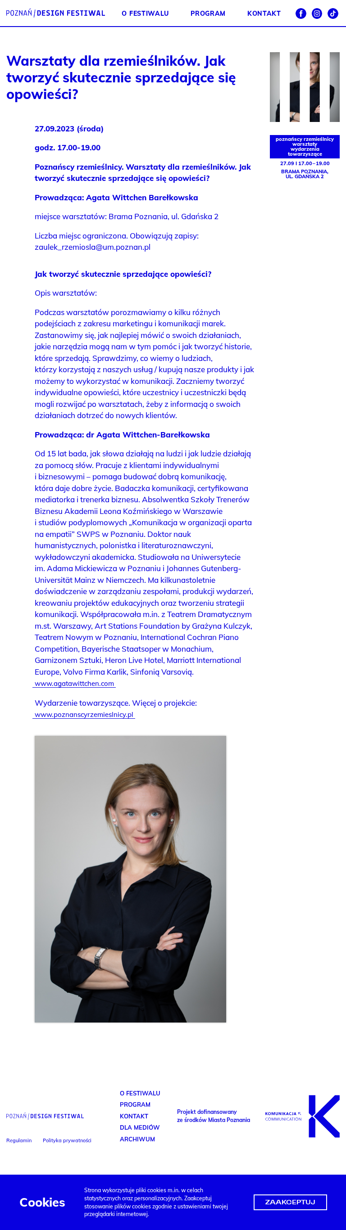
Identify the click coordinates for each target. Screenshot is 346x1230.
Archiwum (137, 1139)
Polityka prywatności (67, 1140)
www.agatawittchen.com (74, 683)
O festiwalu (145, 13)
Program (208, 13)
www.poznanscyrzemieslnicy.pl (84, 714)
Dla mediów (140, 1127)
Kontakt (264, 13)
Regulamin (19, 1140)
